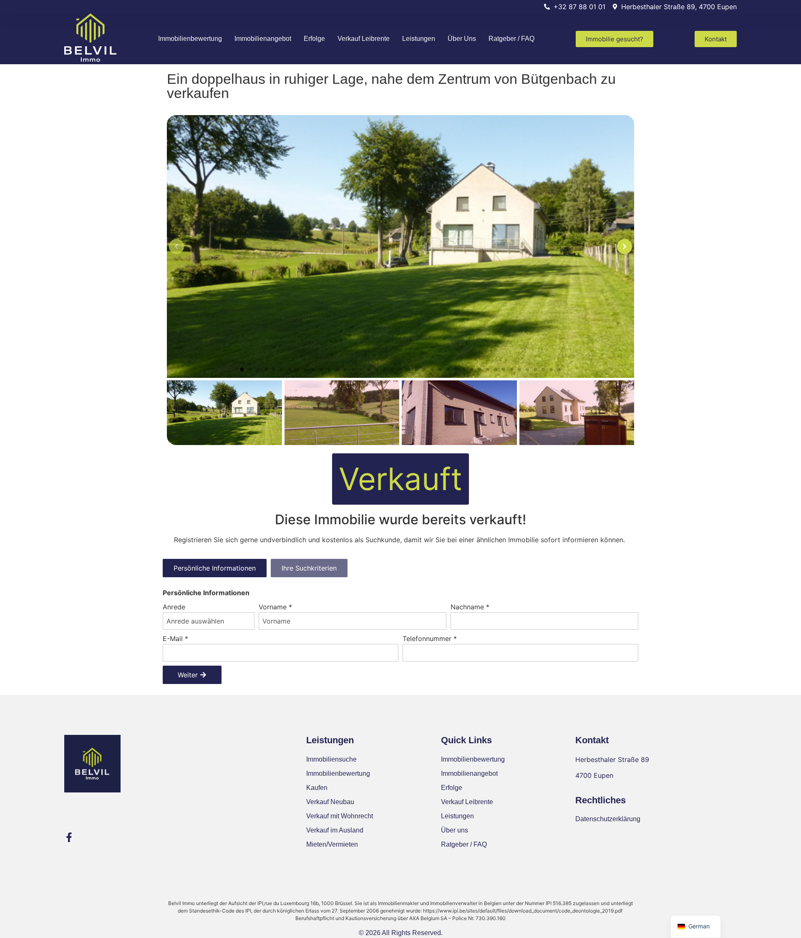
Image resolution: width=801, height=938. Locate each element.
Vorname (275, 607)
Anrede (174, 607)
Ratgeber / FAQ (511, 38)
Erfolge (314, 38)
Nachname (470, 607)
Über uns (462, 38)
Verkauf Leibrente (364, 38)
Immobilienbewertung (190, 38)
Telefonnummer (430, 638)
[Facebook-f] (69, 837)
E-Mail (175, 638)
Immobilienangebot (262, 38)
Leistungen (418, 38)
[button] (242, 369)
